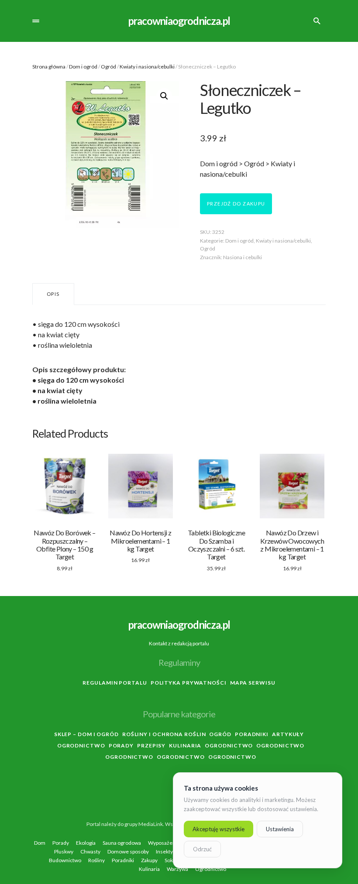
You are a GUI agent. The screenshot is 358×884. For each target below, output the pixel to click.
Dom (39, 843)
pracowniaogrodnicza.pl (179, 20)
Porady (121, 745)
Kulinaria (185, 745)
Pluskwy (63, 851)
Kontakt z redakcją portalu (179, 643)
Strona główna (48, 66)
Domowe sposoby (128, 851)
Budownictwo (65, 860)
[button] (36, 20)
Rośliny (96, 860)
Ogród (108, 66)
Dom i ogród (83, 66)
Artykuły (288, 734)
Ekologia (86, 843)
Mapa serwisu (252, 682)
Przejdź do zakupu (236, 203)
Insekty (164, 851)
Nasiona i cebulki (242, 257)
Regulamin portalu (115, 682)
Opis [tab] (53, 294)
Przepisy (151, 745)
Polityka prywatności (189, 682)
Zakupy (149, 860)
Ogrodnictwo (81, 745)
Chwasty (90, 851)
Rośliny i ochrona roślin (164, 734)
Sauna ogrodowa (122, 843)
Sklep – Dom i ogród (86, 734)
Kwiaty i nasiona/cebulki (147, 66)
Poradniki (251, 734)
